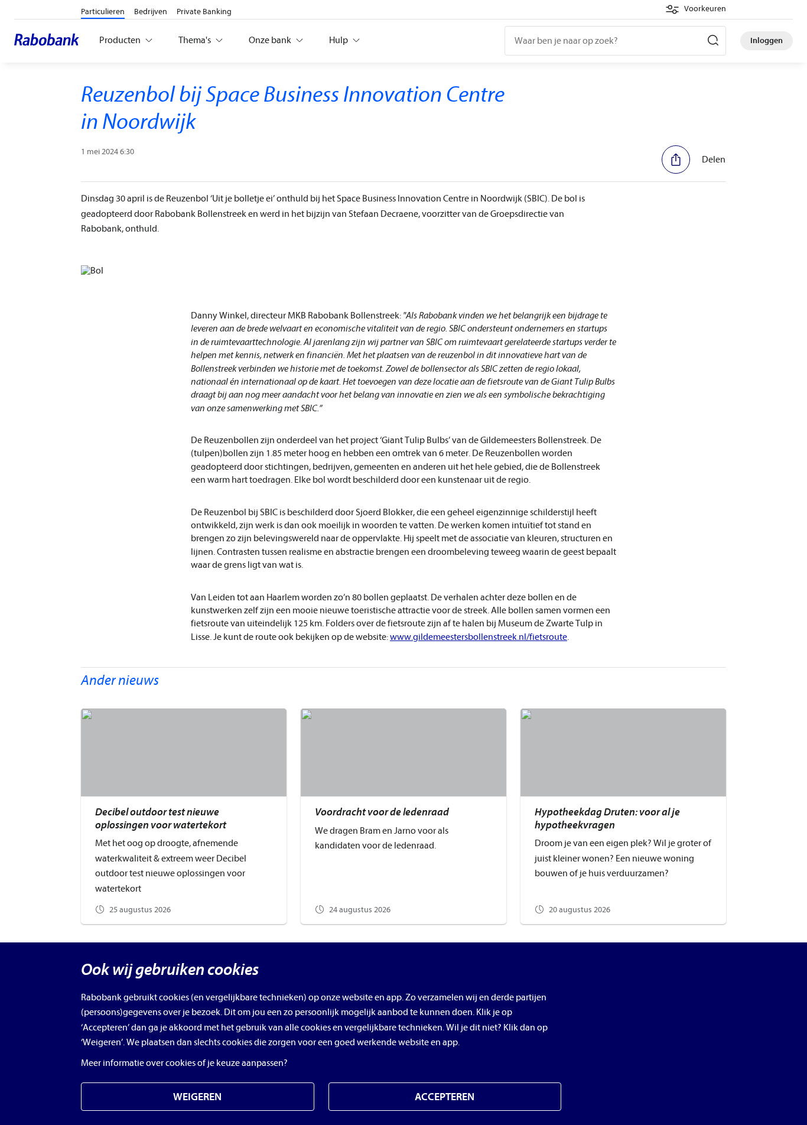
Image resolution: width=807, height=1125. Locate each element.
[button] (695, 9)
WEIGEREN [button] (197, 1097)
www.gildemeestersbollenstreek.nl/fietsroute (478, 637)
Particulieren (103, 11)
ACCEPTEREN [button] (444, 1097)
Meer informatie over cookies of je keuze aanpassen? (184, 1063)
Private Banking (204, 11)
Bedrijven (150, 11)
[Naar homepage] (49, 41)
